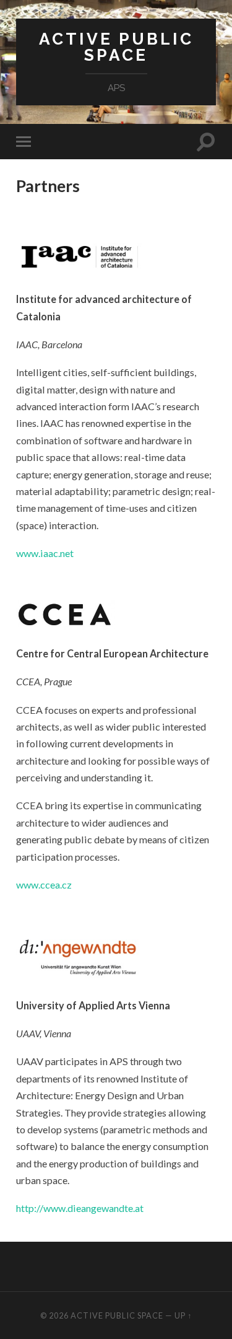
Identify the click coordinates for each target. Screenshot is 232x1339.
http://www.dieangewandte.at (80, 1208)
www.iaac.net (45, 553)
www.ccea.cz (44, 884)
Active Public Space (116, 46)
